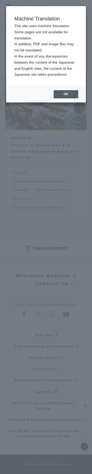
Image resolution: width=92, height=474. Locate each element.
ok (66, 94)
